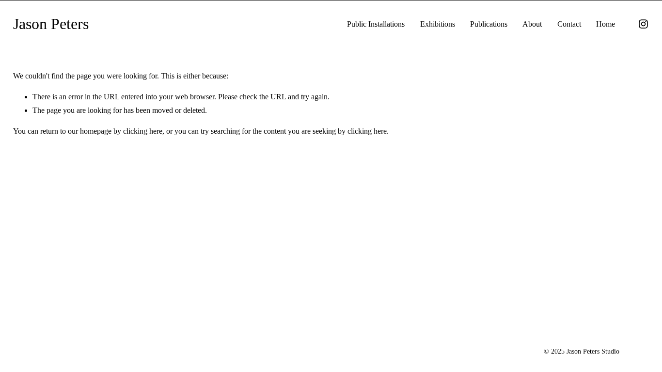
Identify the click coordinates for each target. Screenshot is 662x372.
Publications (488, 24)
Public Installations (376, 24)
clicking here (142, 131)
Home (605, 24)
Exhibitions (437, 24)
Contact (569, 24)
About (532, 24)
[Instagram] (643, 24)
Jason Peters (51, 23)
